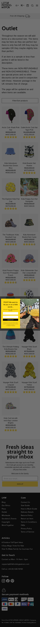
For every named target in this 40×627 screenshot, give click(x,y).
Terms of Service (13, 325)
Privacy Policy (9, 325)
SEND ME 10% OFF (10, 319)
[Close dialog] (38, 300)
